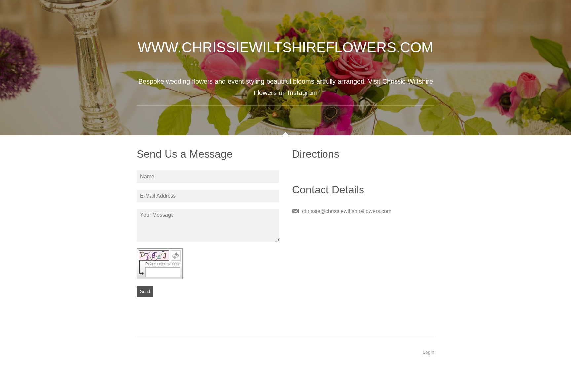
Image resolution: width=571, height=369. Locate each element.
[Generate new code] (176, 255)
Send (145, 291)
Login (428, 352)
